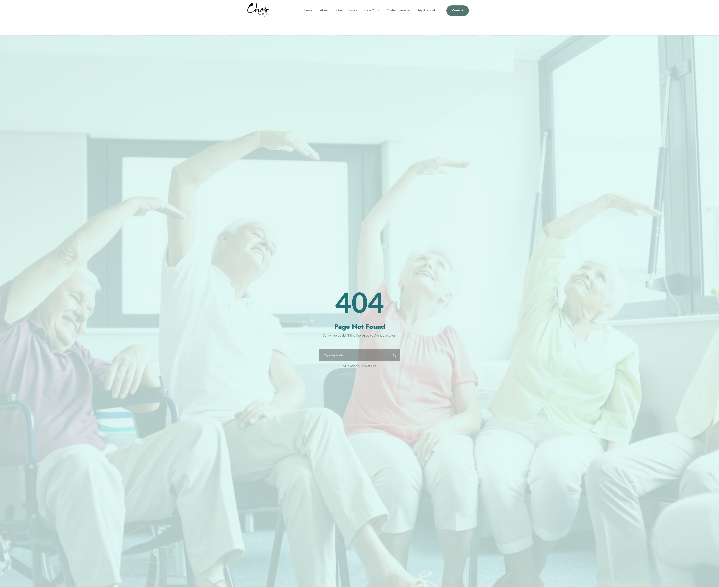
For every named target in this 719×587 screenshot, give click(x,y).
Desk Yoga (371, 10)
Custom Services (399, 10)
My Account (426, 10)
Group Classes (346, 10)
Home (308, 10)
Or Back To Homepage (359, 366)
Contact (457, 10)
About (324, 10)
